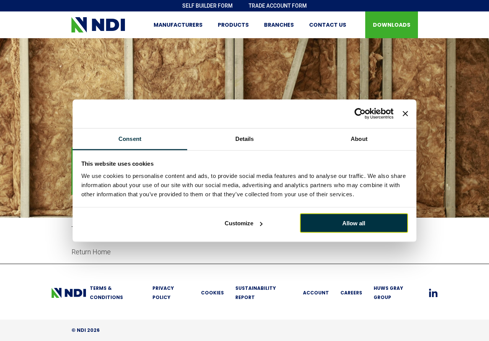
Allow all (353, 223)
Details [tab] (244, 138)
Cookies (212, 292)
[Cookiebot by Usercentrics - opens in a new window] (360, 114)
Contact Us (327, 25)
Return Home (91, 252)
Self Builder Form (207, 6)
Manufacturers (178, 25)
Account (316, 292)
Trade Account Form (278, 6)
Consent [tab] (129, 138)
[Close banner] (405, 113)
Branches (279, 25)
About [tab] (359, 138)
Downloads (391, 25)
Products (233, 25)
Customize (239, 223)
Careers (351, 292)
